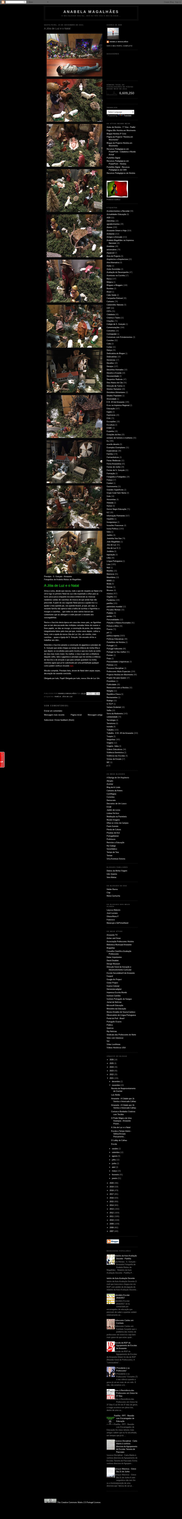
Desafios (110, 363)
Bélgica (110, 282)
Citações (110, 321)
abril (114, 1167)
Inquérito (110, 519)
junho (114, 1163)
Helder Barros (112, 889)
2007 (112, 1231)
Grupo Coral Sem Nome (116, 493)
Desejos (110, 366)
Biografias (111, 948)
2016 (112, 1198)
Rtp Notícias (112, 1031)
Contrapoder (112, 334)
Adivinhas (111, 221)
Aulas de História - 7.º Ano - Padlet (121, 127)
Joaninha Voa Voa (114, 538)
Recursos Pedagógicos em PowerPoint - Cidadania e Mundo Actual (121, 152)
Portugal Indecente (114, 649)
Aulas (109, 266)
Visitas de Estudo (114, 759)
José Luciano (112, 913)
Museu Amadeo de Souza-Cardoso (121, 1012)
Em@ (109, 807)
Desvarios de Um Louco (116, 804)
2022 (112, 1074)
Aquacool (110, 253)
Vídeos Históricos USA (116, 1048)
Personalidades (113, 619)
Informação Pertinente (116, 516)
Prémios (110, 665)
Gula (108, 496)
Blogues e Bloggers (115, 285)
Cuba (109, 344)
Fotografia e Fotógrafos (116, 477)
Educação (111, 409)
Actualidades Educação (116, 214)
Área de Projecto (113, 256)
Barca (109, 279)
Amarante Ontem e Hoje (117, 231)
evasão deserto (113, 444)
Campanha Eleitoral (115, 298)
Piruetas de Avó (113, 833)
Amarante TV (112, 935)
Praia (109, 658)
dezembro (116, 1081)
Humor (109, 506)
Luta (108, 564)
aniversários (112, 249)
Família (58, 696)
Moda (109, 584)
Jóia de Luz (67, 696)
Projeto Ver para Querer (116, 678)
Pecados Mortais (114, 610)
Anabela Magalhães (91, 12)
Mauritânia (111, 577)
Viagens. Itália (112, 746)
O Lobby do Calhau (119, 1140)
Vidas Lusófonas (113, 1044)
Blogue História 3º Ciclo (116, 134)
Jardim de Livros (113, 810)
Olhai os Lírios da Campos (118, 823)
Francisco (111, 920)
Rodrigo (110, 701)
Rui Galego (111, 846)
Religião (110, 691)
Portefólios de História (116, 642)
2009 (112, 1224)
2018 (112, 1190)
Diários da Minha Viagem (117, 871)
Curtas (109, 347)
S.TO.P (110, 704)
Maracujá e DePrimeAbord (117, 923)
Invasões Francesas (115, 525)
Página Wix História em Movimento (121, 130)
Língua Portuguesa (114, 561)
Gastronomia (112, 486)
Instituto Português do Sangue (119, 999)
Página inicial (76, 715)
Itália (109, 532)
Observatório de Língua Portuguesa (121, 1015)
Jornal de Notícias (114, 1002)
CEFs (109, 311)
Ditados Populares (114, 396)
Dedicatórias (112, 357)
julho (114, 1160)
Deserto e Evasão (114, 373)
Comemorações (113, 327)
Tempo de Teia (113, 852)
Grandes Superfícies (115, 490)
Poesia (109, 629)
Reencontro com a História (118, 688)
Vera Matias (111, 877)
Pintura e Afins (113, 626)
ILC (108, 512)
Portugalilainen (113, 836)
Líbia (109, 558)
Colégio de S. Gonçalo (116, 324)
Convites (110, 340)
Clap (108, 893)
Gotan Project (112, 983)
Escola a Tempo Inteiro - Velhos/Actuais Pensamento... (121, 1134)
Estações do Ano (114, 434)
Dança (109, 350)
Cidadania (111, 314)
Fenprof (110, 976)
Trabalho (110, 730)
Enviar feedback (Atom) (64, 720)
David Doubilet (113, 960)
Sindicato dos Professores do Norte (121, 1035)
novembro (116, 1085)
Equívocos (111, 415)
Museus (110, 590)
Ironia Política (112, 529)
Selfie (109, 710)
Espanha (110, 431)
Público (110, 1025)
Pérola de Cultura (114, 829)
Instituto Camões (114, 996)
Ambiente (110, 234)
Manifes (110, 571)
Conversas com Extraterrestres (119, 337)
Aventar (110, 784)
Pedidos (110, 613)
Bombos (110, 288)
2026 (112, 1060)
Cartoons (110, 301)
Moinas (110, 587)
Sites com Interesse (115, 1038)
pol (108, 632)
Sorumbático (112, 849)
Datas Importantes (114, 957)
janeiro (115, 1178)
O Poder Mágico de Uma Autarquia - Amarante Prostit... (121, 1121)
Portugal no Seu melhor (116, 652)
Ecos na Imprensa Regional (118, 405)
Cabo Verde (111, 295)
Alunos (109, 227)
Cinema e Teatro (113, 318)
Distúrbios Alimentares (116, 392)
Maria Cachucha (113, 896)
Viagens (110, 743)
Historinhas (111, 499)
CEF (108, 308)
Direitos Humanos (114, 389)
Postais (110, 655)
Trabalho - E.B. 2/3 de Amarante (120, 733)
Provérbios (111, 681)
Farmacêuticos (113, 457)
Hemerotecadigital (114, 989)
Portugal (110, 645)
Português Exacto (114, 1022)
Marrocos (110, 574)
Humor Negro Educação (116, 509)
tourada (110, 726)
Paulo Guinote (112, 826)
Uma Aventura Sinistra (116, 859)
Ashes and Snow (114, 938)
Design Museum (113, 964)
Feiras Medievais (114, 460)
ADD (108, 218)
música (110, 594)
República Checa (114, 694)
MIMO (109, 581)
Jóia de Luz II (112, 548)
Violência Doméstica (115, 752)
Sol (108, 1041)
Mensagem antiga (95, 715)
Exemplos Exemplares (116, 447)
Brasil (109, 292)
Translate (127, 116)
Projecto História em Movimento (120, 675)
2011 (112, 1216)
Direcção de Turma (114, 386)
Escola (114, 1144)
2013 (112, 1209)
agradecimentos (113, 224)
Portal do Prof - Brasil (115, 1018)
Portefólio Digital (113, 158)
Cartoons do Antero (114, 791)
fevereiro (116, 1175)
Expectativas (112, 451)
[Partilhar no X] (93, 693)
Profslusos (111, 839)
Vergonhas (111, 739)
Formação (111, 473)
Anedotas (110, 246)
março (115, 1171)
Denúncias (111, 360)
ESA (108, 418)
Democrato (111, 800)
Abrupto (110, 781)
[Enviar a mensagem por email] (87, 693)
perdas (109, 616)
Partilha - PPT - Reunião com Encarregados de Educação (124, 1418)
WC (108, 762)
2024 (112, 1067)
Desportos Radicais (115, 379)
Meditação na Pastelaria (117, 816)
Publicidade (111, 684)
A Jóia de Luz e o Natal (120, 1127)
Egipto (109, 412)
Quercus (110, 1028)
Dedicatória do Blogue (116, 353)
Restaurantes (112, 697)
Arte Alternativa (113, 262)
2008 (112, 1227)
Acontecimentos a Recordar (118, 211)
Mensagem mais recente (54, 715)
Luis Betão (115, 1095)
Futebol (110, 483)
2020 (112, 1183)
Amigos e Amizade (114, 237)
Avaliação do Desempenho (118, 272)
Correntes (111, 797)
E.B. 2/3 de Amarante (115, 402)
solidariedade (112, 717)
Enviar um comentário (53, 711)
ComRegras (111, 794)
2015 (112, 1201)
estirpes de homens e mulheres (120, 438)
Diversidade (111, 399)
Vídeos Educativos (114, 749)
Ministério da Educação (116, 1009)
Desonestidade (113, 376)
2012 (112, 1213)
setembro (116, 1152)
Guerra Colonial (113, 986)
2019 (112, 1187)
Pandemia (111, 600)
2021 (112, 1078)
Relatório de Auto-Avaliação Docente (120, 1278)
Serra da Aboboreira (115, 713)
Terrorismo (111, 723)
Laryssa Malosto (113, 910)
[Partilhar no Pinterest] (98, 693)
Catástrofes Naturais (115, 305)
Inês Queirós (112, 874)
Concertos (111, 331)
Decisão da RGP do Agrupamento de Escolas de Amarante (125, 1345)
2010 (112, 1220)
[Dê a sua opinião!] (90, 693)
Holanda (110, 503)
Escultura (110, 425)
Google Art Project (114, 979)
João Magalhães (113, 542)
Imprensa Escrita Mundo (117, 992)
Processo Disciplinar (115, 668)
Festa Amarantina (114, 464)
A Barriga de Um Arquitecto (118, 778)
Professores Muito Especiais (118, 671)
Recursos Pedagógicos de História (121, 173)
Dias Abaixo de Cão (115, 383)
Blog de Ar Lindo (113, 787)
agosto (115, 1156)
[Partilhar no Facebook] (95, 693)
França (109, 480)
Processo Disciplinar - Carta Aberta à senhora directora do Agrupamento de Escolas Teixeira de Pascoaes (125, 1446)
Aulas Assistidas (113, 269)
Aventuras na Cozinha (116, 275)
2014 (112, 1205)
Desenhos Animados (115, 370)
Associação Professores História (120, 941)
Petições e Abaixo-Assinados (119, 623)
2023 (112, 1071)
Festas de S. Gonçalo (116, 470)
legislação (111, 555)
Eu (108, 441)
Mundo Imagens (113, 820)
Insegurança (112, 522)
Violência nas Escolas (116, 756)
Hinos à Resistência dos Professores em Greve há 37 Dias (125, 1393)
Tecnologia (111, 720)
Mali (108, 568)
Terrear (109, 855)
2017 (112, 1194)
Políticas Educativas (115, 639)
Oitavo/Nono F (113, 916)
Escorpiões (111, 422)
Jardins (110, 535)
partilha (110, 603)
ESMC (109, 428)
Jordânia (110, 551)
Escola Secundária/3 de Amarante (121, 973)
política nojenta (113, 636)
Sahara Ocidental (114, 707)
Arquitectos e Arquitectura (117, 259)
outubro (115, 1149)
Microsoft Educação (115, 1005)
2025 (112, 1063)
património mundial (114, 607)
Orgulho (110, 597)
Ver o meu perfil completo (119, 46)
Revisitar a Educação (115, 842)
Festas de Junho (113, 467)
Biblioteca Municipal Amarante (119, 945)
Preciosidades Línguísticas (118, 662)
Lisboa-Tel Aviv (113, 813)
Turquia (110, 736)
